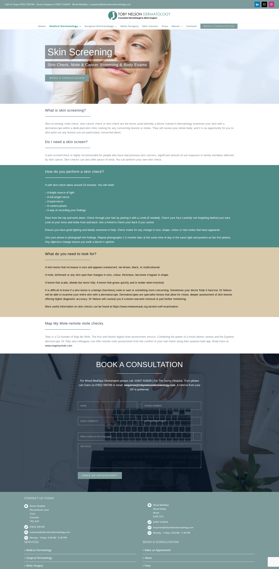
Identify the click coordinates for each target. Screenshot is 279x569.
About (148, 557)
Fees (148, 565)
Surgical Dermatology (39, 557)
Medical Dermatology (39, 550)
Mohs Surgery (34, 565)
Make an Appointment (158, 550)
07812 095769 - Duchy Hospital (36, 4)
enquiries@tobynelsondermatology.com (110, 4)
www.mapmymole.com (58, 345)
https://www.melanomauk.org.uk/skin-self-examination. (146, 306)
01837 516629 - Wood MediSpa (71, 4)
